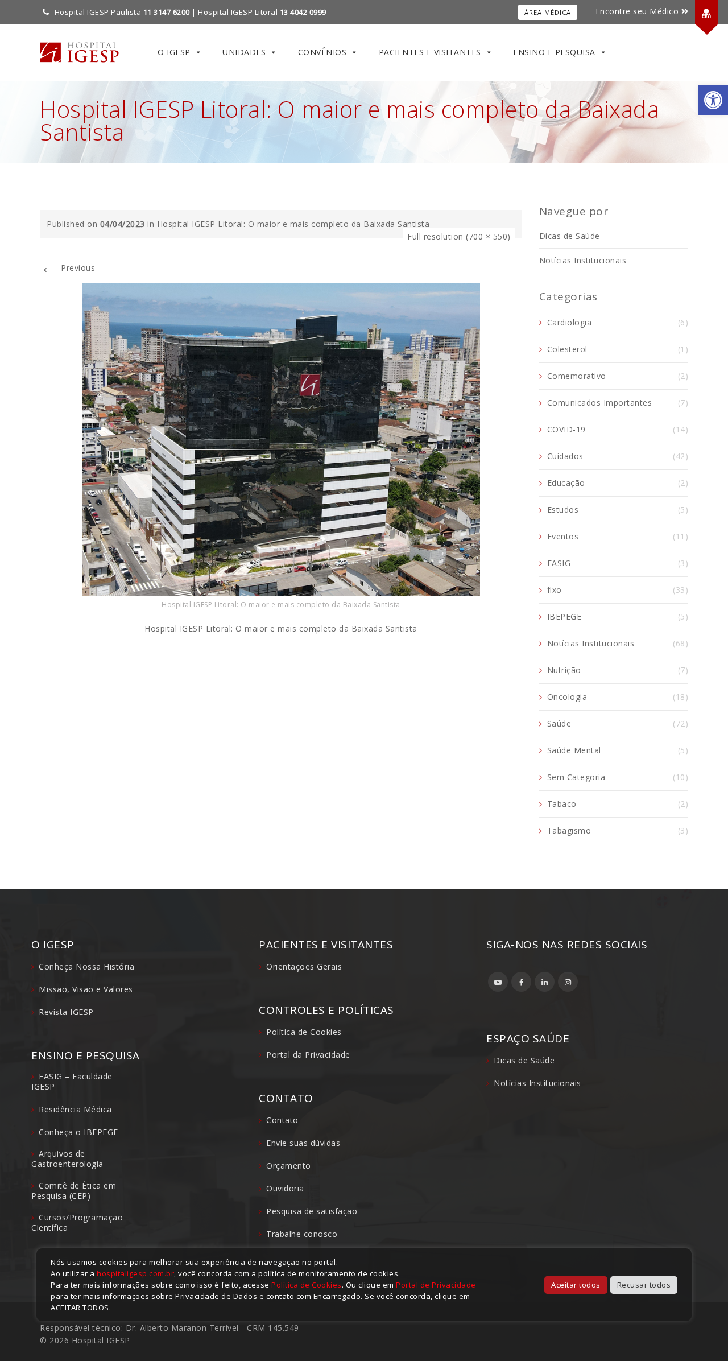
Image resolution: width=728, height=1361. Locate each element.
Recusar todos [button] (644, 1285)
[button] (713, 100)
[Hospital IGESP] (79, 52)
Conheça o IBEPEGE (78, 1132)
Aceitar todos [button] (576, 1285)
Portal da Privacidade (308, 1054)
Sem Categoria (576, 777)
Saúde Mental (574, 750)
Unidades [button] (244, 52)
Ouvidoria (285, 1188)
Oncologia (567, 696)
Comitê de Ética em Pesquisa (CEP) (73, 1190)
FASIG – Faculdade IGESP (72, 1081)
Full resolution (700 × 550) (459, 236)
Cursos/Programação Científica (77, 1222)
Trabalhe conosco (301, 1233)
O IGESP (174, 52)
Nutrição (564, 670)
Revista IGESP (66, 1012)
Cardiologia (569, 322)
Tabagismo (569, 830)
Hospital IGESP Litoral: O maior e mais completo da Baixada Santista (293, 223)
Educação (566, 482)
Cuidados (565, 456)
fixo (554, 589)
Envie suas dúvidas (303, 1142)
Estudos (563, 509)
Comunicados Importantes (599, 402)
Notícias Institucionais (583, 260)
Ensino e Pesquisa (554, 52)
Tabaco (562, 803)
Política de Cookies (304, 1031)
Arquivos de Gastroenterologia (67, 1158)
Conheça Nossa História (86, 966)
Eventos (563, 536)
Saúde (559, 723)
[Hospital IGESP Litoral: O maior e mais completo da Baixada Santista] (281, 438)
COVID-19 (566, 429)
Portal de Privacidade (436, 1285)
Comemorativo (576, 375)
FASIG (559, 563)
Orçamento (288, 1165)
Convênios (322, 52)
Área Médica (547, 12)
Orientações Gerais (304, 966)
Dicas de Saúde (569, 235)
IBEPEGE (564, 616)
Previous (67, 267)
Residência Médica (75, 1109)
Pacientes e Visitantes (430, 52)
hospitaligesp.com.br (135, 1273)
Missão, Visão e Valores (86, 989)
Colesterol (567, 349)
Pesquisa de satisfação (311, 1211)
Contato (282, 1120)
